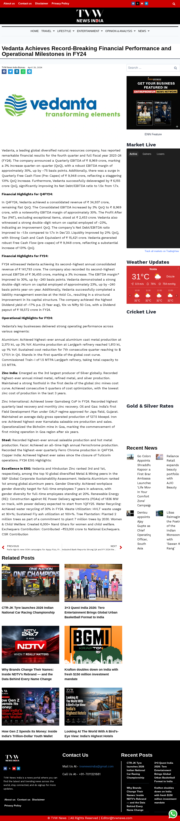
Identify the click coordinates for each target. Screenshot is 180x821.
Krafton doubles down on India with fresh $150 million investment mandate (91, 674)
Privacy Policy (60, 3)
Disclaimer (41, 3)
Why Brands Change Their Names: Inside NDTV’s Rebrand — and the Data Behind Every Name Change (28, 674)
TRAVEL (46, 31)
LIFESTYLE (64, 31)
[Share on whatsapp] (23, 71)
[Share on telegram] (29, 71)
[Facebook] (133, 3)
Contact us (25, 3)
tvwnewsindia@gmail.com (96, 766)
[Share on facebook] (4, 71)
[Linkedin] (146, 3)
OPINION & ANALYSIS (118, 31)
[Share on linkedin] (16, 71)
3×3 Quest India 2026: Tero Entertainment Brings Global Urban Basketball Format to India (91, 612)
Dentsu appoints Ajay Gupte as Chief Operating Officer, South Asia (144, 530)
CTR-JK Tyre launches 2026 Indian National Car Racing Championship (136, 770)
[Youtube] (142, 3)
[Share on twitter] (10, 71)
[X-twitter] (137, 3)
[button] (48, 31)
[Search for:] (153, 67)
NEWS (142, 31)
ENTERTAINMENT (88, 31)
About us (9, 3)
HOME (35, 31)
